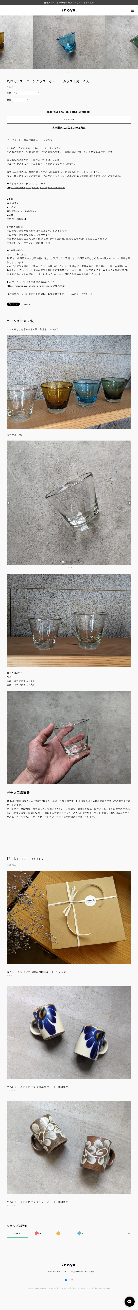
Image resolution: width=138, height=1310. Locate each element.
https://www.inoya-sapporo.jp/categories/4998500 (36, 187)
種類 (9, 93)
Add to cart (69, 119)
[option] (69, 42)
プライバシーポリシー (56, 1271)
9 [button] (72, 72)
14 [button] (83, 72)
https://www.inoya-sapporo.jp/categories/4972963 (36, 286)
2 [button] (57, 72)
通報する (27, 304)
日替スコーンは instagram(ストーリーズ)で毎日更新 (69, 3)
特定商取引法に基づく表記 (83, 1271)
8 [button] (70, 72)
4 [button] (61, 72)
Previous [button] (5, 42)
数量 (9, 100)
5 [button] (63, 72)
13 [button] (81, 72)
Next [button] (133, 42)
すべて (17, 1233)
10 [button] (74, 72)
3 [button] (59, 72)
